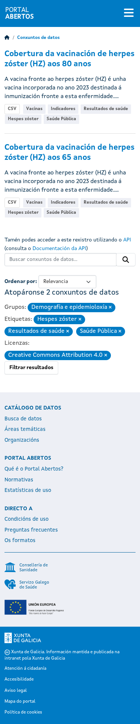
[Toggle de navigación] (129, 13)
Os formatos (19, 540)
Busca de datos (23, 419)
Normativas (18, 480)
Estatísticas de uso (27, 490)
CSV (12, 109)
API (127, 240)
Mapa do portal (19, 701)
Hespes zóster (23, 119)
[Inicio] (7, 38)
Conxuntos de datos (38, 38)
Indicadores (63, 109)
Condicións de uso (26, 519)
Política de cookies (23, 712)
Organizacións (21, 440)
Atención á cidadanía (25, 668)
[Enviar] (126, 260)
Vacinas (34, 109)
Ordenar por (19, 281)
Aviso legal (15, 690)
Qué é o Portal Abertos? (33, 469)
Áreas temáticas (25, 429)
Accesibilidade (19, 679)
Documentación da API (59, 248)
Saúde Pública (61, 119)
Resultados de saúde (106, 109)
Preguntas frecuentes (31, 530)
